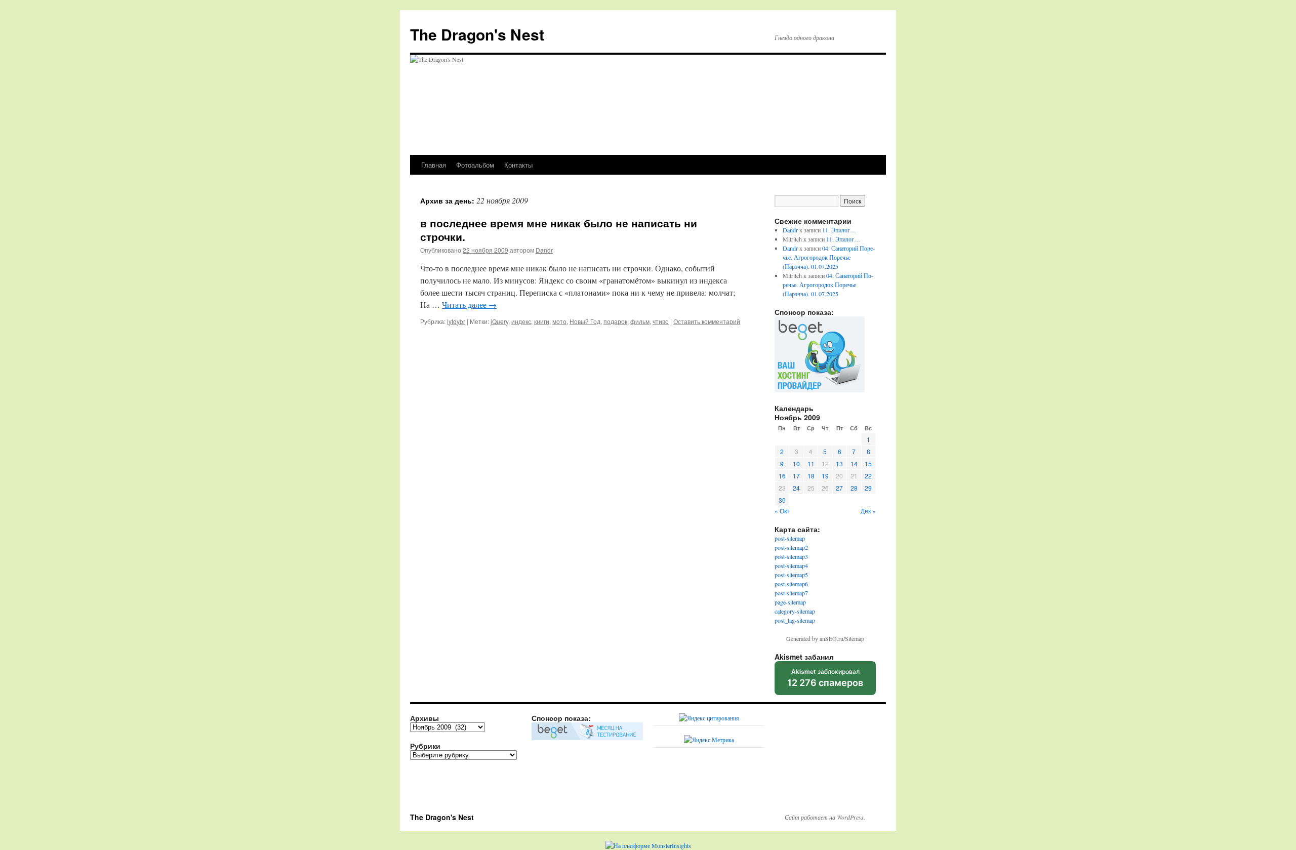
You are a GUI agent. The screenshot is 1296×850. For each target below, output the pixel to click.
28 (854, 487)
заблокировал (825, 681)
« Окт (782, 510)
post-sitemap (790, 538)
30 (782, 500)
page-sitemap (790, 602)
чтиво (661, 321)
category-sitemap (795, 611)
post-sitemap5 (791, 575)
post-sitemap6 (791, 584)
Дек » (868, 510)
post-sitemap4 (791, 565)
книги (541, 321)
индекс (521, 321)
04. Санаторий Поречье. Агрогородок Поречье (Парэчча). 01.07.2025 (829, 257)
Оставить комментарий (706, 321)
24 (796, 487)
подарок (615, 321)
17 (796, 475)
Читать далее (469, 304)
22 (868, 475)
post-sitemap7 (791, 593)
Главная (433, 165)
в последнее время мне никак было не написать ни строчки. (558, 229)
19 (825, 475)
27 (839, 487)
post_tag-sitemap (795, 620)
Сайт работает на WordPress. (825, 817)
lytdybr (456, 321)
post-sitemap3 (791, 556)
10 (796, 463)
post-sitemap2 (791, 547)
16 (782, 475)
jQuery (499, 321)
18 (811, 475)
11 (811, 463)
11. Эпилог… (839, 230)
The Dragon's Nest (477, 34)
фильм (640, 321)
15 (868, 463)
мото (559, 321)
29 (868, 487)
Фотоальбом (475, 165)
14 (854, 463)
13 (839, 463)
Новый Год (585, 321)
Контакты (518, 165)
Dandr (544, 250)
